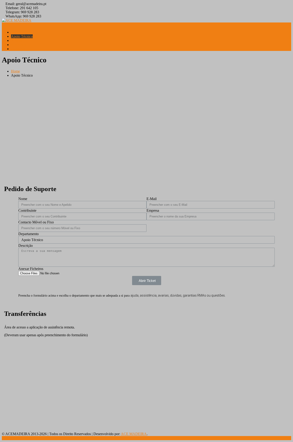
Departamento (28, 234)
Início (15, 32)
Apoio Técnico (22, 36)
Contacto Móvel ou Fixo (36, 222)
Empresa (152, 210)
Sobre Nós (18, 45)
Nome (22, 199)
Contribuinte (27, 210)
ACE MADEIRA (134, 434)
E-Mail (151, 199)
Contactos (18, 49)
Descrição (25, 245)
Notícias (17, 40)
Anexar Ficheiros (30, 269)
